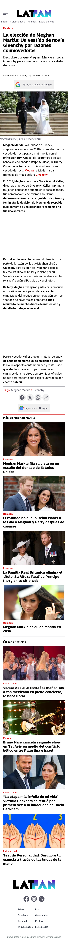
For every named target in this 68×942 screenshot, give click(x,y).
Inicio (4, 21)
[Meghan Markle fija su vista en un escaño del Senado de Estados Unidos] (34, 439)
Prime (26, 909)
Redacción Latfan (16, 75)
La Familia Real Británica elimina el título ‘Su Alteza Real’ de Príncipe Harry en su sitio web (32, 576)
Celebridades (17, 21)
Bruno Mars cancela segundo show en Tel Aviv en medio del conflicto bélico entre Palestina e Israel (32, 746)
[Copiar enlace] (45, 397)
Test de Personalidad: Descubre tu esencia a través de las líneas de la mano (32, 859)
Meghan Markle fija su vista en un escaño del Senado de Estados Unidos (31, 467)
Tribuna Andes (26, 926)
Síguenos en (36, 408)
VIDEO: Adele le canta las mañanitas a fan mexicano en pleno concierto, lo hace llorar (33, 692)
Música (7, 738)
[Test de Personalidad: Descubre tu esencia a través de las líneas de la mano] (34, 831)
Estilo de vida (46, 21)
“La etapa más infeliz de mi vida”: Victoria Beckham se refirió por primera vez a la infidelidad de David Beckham (33, 803)
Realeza (32, 21)
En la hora (26, 915)
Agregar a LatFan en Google (33, 85)
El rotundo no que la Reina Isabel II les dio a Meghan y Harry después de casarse (33, 522)
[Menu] (5, 13)
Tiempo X (26, 921)
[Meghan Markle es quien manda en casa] (34, 602)
